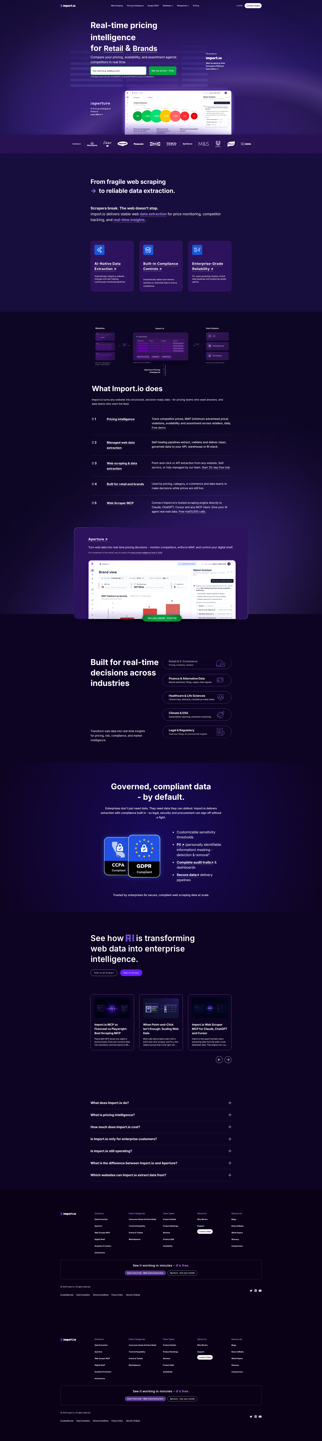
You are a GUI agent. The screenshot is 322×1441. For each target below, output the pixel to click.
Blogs (233, 1216)
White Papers (237, 1230)
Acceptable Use (66, 1292)
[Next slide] (228, 1056)
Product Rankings (170, 1223)
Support (200, 1223)
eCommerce (100, 1250)
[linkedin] (255, 1287)
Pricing (196, 6)
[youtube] (260, 1287)
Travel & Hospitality (137, 1223)
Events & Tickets (136, 1230)
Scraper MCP (153, 6)
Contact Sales (253, 5)
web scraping (181, 892)
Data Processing (83, 1292)
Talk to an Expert (104, 970)
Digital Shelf (100, 1236)
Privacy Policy (117, 1292)
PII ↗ (180, 842)
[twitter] (251, 1287)
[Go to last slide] (219, 1056)
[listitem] (112, 1019)
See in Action (131, 970)
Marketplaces (134, 1236)
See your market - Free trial (162, 615)
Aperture (98, 1223)
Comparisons (237, 1243)
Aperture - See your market (182, 1270)
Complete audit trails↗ (195, 859)
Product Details (169, 1216)
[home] (67, 5)
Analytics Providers (103, 1243)
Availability (167, 1243)
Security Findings (133, 1292)
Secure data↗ (188, 872)
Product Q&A (168, 1236)
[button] (168, 5)
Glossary (235, 1236)
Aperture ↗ (98, 536)
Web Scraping (117, 6)
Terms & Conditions (100, 1292)
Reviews (166, 1230)
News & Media (237, 1223)
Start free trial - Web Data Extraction (145, 1270)
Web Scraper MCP (102, 1230)
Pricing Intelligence (135, 6)
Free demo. (159, 424)
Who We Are (202, 1216)
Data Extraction (101, 1216)
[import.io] (75, 1211)
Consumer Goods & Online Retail (142, 1216)
